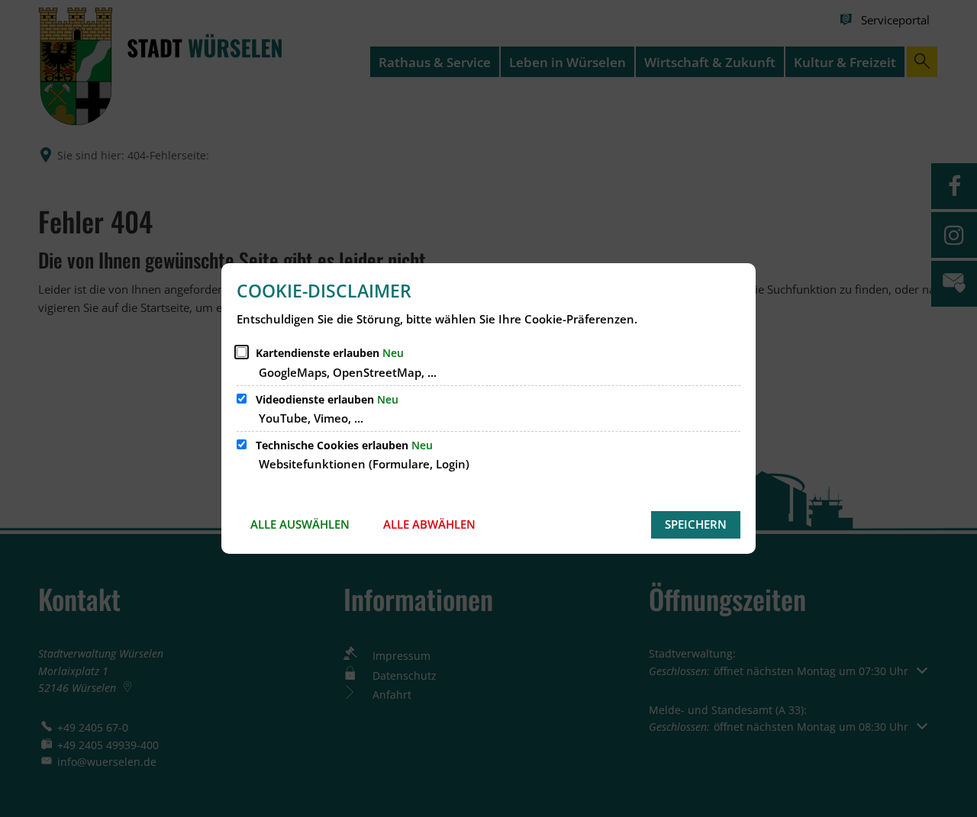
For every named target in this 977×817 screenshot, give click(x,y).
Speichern (696, 524)
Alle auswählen (300, 524)
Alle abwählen (429, 524)
